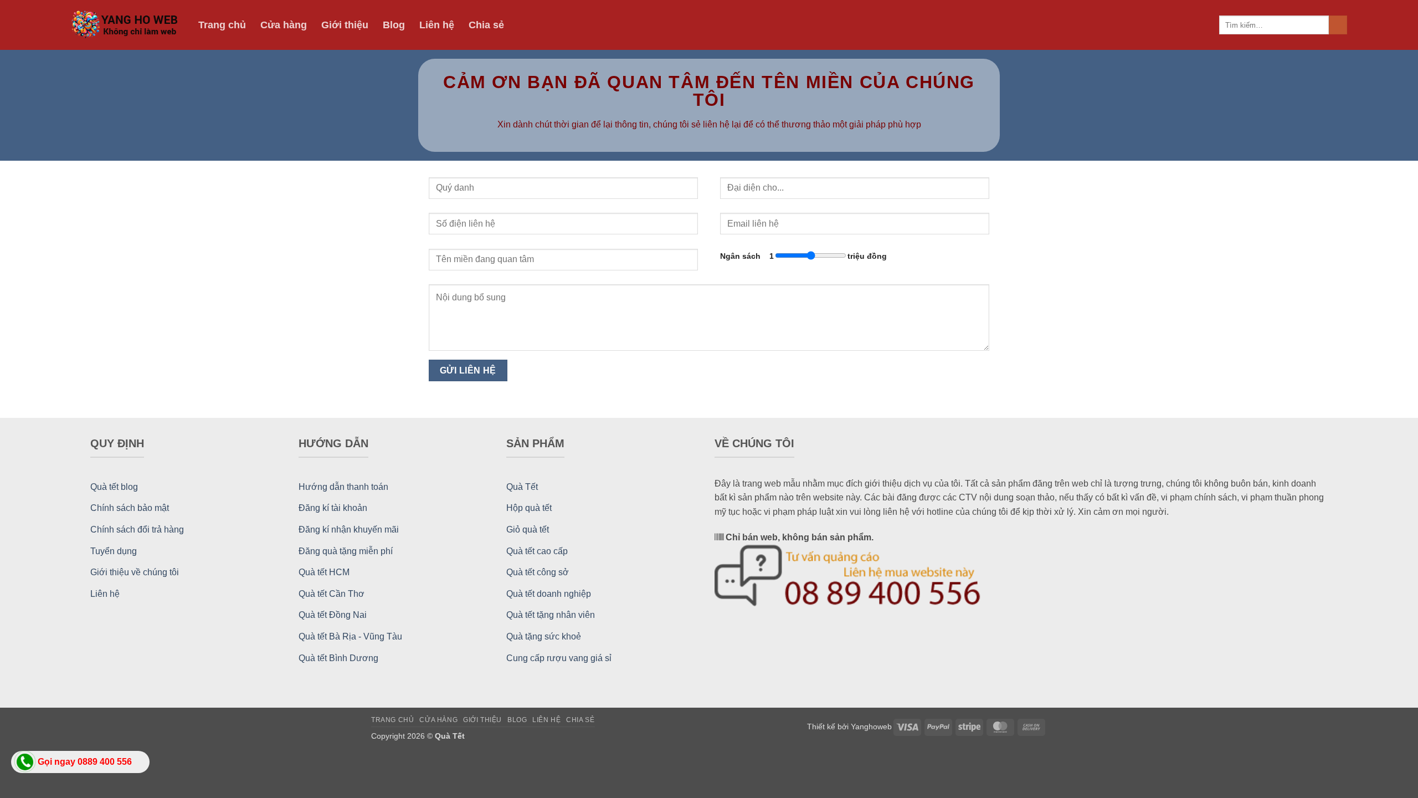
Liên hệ (436, 24)
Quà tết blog (114, 487)
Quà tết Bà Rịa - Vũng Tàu (350, 636)
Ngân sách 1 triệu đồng (803, 256)
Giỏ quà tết (527, 529)
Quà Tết (522, 487)
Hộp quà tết (529, 508)
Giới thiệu (344, 24)
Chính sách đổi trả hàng (137, 529)
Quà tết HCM (324, 572)
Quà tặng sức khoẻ (543, 636)
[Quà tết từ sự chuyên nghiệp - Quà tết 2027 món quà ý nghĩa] (126, 25)
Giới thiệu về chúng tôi (134, 572)
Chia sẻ (486, 24)
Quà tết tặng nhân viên (550, 615)
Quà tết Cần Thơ (331, 593)
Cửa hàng (283, 24)
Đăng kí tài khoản (333, 508)
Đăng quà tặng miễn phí (346, 551)
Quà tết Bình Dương (338, 658)
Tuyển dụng (113, 551)
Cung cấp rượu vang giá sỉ (559, 658)
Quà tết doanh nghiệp (548, 593)
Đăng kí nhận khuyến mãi (349, 529)
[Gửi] (1338, 25)
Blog (394, 24)
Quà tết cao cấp (537, 551)
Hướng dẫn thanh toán (343, 487)
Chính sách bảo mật (129, 508)
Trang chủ (222, 24)
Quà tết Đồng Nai (333, 615)
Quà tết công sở (537, 572)
